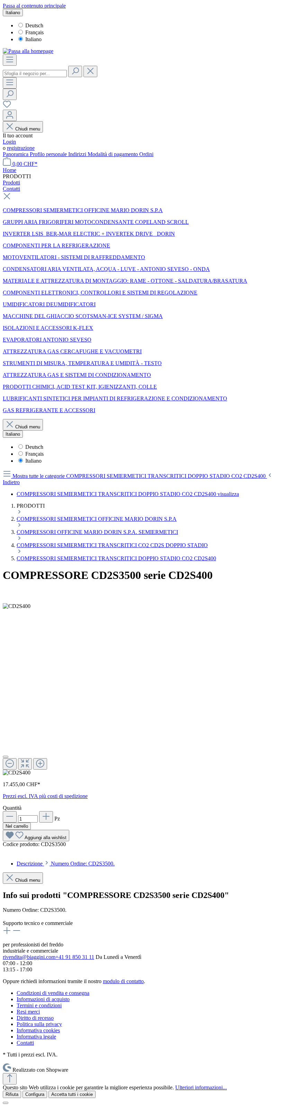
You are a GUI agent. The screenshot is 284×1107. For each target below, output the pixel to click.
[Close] (5, 757)
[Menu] (10, 60)
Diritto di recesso (35, 1018)
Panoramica (16, 154)
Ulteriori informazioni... (201, 1087)
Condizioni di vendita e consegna (53, 993)
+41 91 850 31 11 (74, 957)
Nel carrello (17, 826)
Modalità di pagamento (113, 154)
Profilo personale (49, 154)
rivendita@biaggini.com (29, 957)
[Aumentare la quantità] (46, 817)
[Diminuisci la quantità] (10, 817)
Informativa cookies (38, 1030)
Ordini (146, 154)
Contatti (25, 1043)
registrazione (21, 148)
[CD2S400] (16, 606)
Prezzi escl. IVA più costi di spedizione (45, 796)
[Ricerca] (75, 71)
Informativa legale (36, 1037)
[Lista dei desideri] (7, 106)
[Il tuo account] (10, 115)
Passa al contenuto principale (34, 6)
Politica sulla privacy (39, 1024)
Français (34, 32)
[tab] (66, 863)
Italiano (33, 39)
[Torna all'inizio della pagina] (10, 1079)
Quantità (12, 808)
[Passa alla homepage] (28, 51)
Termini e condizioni (39, 1005)
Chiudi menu (27, 128)
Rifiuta (12, 1094)
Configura (34, 1094)
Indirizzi (78, 154)
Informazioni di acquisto (43, 999)
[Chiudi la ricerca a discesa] (90, 71)
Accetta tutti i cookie (72, 1094)
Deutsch (34, 25)
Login (9, 142)
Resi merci (28, 1012)
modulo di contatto (123, 981)
